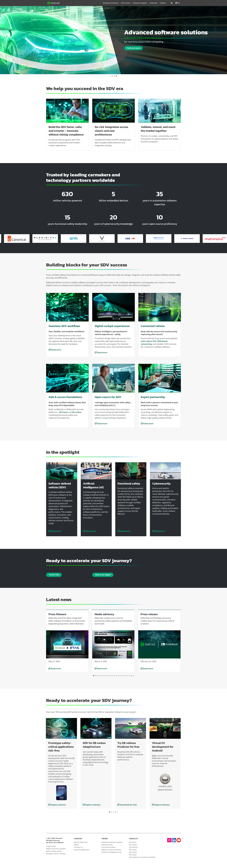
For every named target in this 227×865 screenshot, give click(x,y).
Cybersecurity (107, 845)
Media (76, 845)
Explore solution (58, 805)
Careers (163, 3)
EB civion (132, 842)
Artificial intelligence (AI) (111, 852)
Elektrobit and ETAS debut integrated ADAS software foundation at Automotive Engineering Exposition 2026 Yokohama (66, 621)
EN (178, 3)
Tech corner (125, 3)
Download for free (93, 805)
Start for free (160, 805)
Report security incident (56, 848)
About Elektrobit (80, 842)
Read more (55, 349)
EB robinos (133, 847)
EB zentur (133, 852)
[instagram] (169, 840)
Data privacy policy (54, 851)
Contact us (78, 847)
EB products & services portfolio (142, 857)
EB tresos (133, 850)
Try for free (54, 574)
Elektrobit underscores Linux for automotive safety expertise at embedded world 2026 (113, 621)
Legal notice (51, 846)
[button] (111, 76)
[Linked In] (174, 840)
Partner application (81, 850)
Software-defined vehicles (112, 842)
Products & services (110, 3)
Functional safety (108, 847)
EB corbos (133, 845)
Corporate (153, 3)
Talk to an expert (103, 574)
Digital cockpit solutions (111, 850)
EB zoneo (133, 855)
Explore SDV (132, 49)
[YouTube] (179, 840)
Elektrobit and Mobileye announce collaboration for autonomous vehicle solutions (157, 621)
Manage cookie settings (55, 853)
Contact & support (140, 3)
